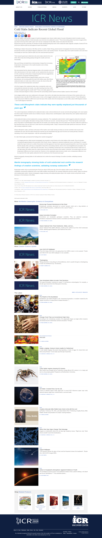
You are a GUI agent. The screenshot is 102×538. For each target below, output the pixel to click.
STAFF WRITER (43, 254)
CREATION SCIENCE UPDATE (26, 26)
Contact (75, 533)
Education (41, 530)
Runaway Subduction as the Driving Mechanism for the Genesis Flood (35, 189)
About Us (19, 7)
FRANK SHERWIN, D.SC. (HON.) (46, 220)
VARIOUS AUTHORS (44, 341)
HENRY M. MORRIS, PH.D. (45, 265)
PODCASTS (85, 292)
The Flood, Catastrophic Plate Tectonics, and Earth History (31, 187)
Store (84, 7)
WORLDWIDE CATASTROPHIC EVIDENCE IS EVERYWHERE (50, 26)
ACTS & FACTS (78, 292)
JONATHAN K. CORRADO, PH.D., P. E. (48, 353)
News (30, 7)
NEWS (15, 26)
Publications (42, 7)
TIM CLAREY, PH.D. (44, 209)
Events (64, 7)
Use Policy (65, 531)
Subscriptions (69, 533)
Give (74, 7)
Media (54, 7)
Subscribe (85, 2)
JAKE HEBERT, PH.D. (45, 475)
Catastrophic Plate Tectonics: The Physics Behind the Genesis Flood (36, 182)
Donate (73, 2)
